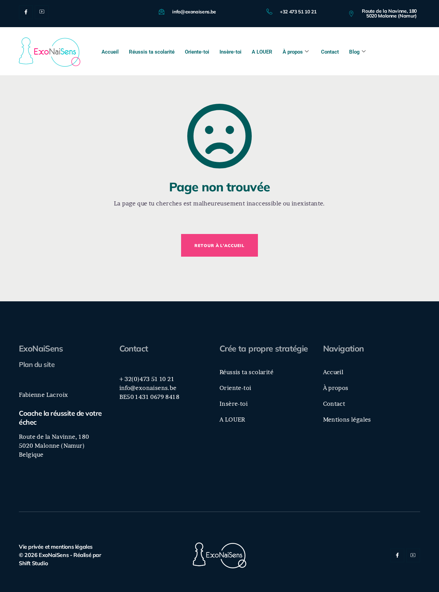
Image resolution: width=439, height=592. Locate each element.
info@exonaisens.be (148, 387)
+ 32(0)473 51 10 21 (147, 378)
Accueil (110, 52)
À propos (293, 52)
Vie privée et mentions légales (56, 546)
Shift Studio (33, 563)
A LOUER (262, 52)
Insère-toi (230, 52)
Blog (354, 52)
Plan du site (37, 364)
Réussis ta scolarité (152, 52)
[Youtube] (42, 12)
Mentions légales (347, 419)
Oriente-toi (197, 52)
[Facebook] (26, 12)
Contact (330, 52)
